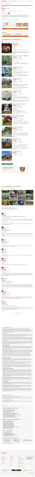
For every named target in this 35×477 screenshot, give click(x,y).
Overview (3, 11)
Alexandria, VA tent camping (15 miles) (8, 427)
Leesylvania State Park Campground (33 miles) (9, 413)
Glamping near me (20, 462)
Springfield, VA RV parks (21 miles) (8, 422)
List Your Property (28, 1)
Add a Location (3, 459)
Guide (18, 11)
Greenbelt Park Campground (14, 346)
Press (10, 462)
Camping (3, 3)
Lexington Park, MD (9, 34)
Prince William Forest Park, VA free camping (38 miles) (10, 426)
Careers (11, 463)
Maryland (5, 3)
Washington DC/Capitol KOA (22, 363)
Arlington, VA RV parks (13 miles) (7, 428)
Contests (3, 462)
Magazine (3, 463)
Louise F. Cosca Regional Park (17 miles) (8, 409)
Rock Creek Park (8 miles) (6, 432)
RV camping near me (20, 459)
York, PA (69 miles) (16, 440)
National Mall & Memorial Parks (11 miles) (9, 433)
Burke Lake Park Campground (6, 230)
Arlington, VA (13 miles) (7, 441)
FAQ (20, 11)
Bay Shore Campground (5, 304)
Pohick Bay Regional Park (27, 372)
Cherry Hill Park (4, 270)
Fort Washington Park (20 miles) (7, 435)
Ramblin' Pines (4, 252)
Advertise (11, 459)
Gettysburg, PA (20, 34)
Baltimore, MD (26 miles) (16, 439)
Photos (12, 11)
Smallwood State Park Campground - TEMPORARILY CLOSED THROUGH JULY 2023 (14, 216)
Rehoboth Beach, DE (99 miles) (27, 440)
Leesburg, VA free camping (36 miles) (8, 423)
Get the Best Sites (22, 1)
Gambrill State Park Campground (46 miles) (9, 416)
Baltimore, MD (19, 33)
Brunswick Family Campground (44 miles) (9, 415)
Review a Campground (4, 458)
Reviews (15, 11)
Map (6, 11)
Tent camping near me (21, 458)
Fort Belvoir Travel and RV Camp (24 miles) (9, 410)
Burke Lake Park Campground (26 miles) (9, 411)
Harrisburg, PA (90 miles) (16, 441)
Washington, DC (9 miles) (7, 439)
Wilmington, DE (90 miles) (7, 440)
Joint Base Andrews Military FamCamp (7, 281)
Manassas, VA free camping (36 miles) (8, 424)
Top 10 (9, 11)
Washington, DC (8, 33)
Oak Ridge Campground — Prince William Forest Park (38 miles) (12, 414)
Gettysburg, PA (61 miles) (26, 439)
